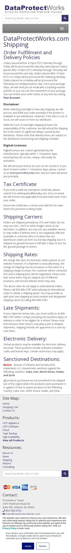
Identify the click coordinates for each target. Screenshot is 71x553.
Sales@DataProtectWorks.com (23, 514)
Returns (7, 463)
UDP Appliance (11, 423)
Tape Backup (10, 433)
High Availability (11, 436)
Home (6, 403)
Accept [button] (28, 546)
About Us (8, 453)
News (6, 456)
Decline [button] (42, 546)
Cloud (6, 430)
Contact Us (9, 410)
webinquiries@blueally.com (24, 172)
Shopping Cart (10, 407)
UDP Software (11, 426)
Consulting (8, 466)
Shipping (7, 460)
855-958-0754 (13, 510)
